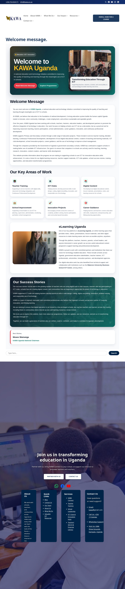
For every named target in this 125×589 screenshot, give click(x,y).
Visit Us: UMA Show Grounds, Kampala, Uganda (95, 529)
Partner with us (53, 476)
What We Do (49, 511)
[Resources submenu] (78, 15)
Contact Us (73, 476)
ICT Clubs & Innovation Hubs (72, 517)
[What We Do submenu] (54, 15)
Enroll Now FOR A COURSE (106, 18)
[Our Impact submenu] (67, 15)
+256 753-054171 (12, 2)
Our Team (48, 506)
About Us (48, 508)
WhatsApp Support (96, 522)
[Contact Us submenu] (32, 20)
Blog (46, 500)
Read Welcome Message (25, 86)
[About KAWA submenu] (41, 15)
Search (114, 353)
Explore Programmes (48, 86)
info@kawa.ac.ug (26, 2)
